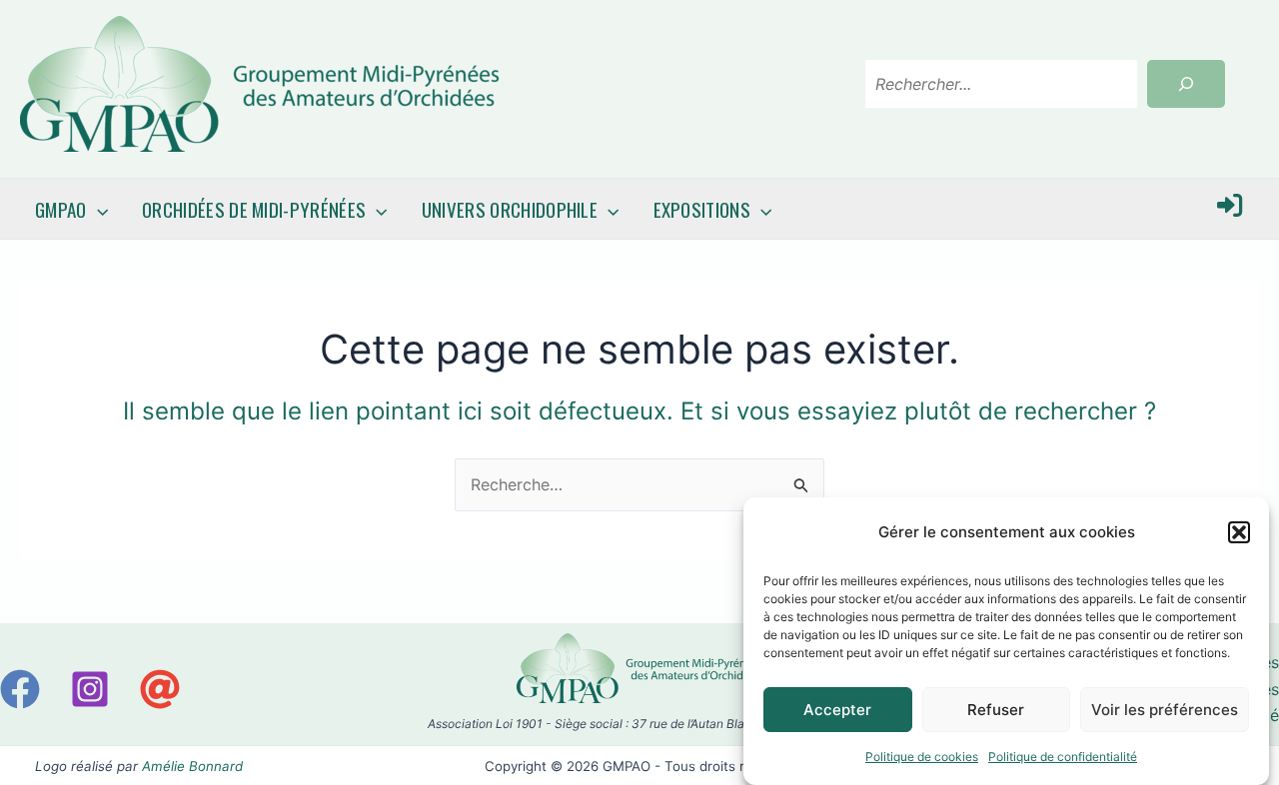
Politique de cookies (921, 756)
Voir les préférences (1164, 708)
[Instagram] (90, 689)
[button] (1239, 532)
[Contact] (160, 689)
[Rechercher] (1186, 84)
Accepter (837, 708)
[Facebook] (20, 689)
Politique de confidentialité (1062, 756)
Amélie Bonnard (192, 766)
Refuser (995, 708)
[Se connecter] (1230, 209)
